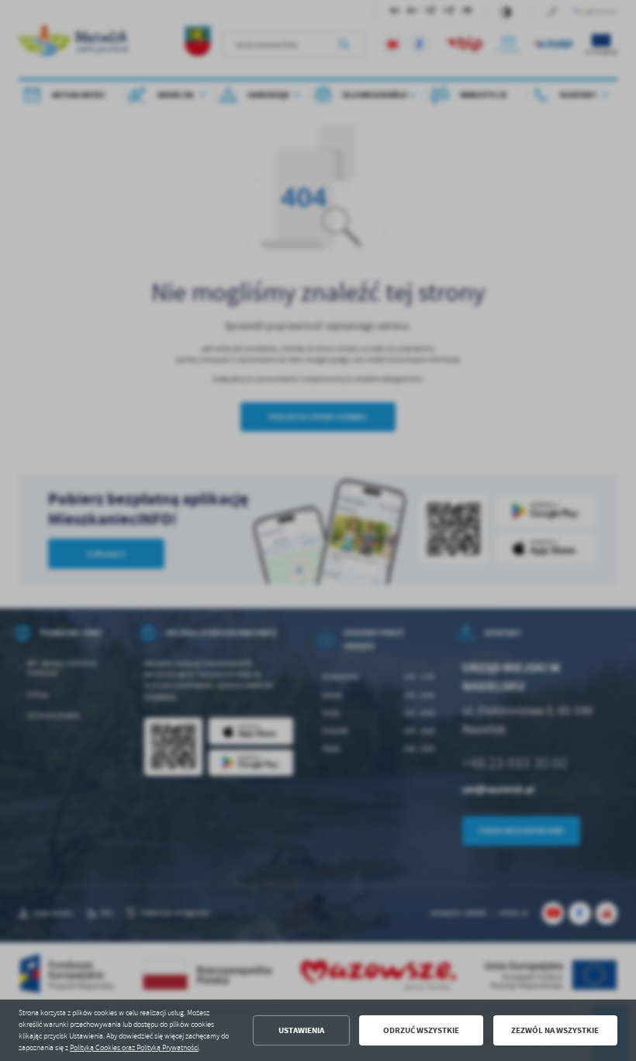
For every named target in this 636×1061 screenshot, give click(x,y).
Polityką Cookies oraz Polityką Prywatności (134, 1047)
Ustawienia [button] (301, 1030)
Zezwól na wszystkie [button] (555, 1030)
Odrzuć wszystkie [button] (421, 1030)
